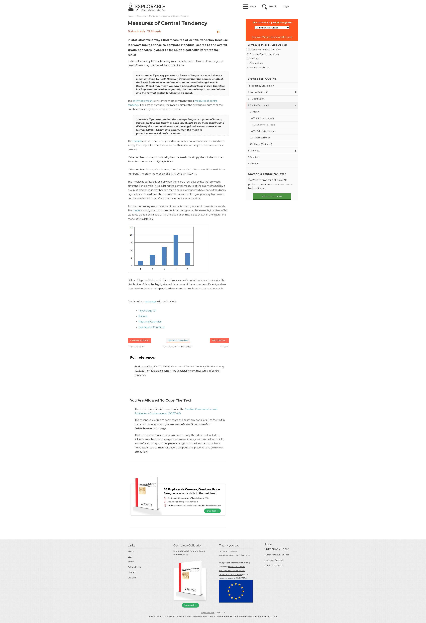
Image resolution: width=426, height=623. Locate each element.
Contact (132, 572)
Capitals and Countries (151, 327)
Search (273, 6)
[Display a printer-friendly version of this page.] (218, 31)
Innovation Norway (228, 551)
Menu (253, 6)
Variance (254, 58)
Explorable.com (207, 613)
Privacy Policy (134, 567)
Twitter (280, 565)
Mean (254, 111)
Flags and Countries (149, 321)
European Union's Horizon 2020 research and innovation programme (232, 570)
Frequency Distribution (261, 86)
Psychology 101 (147, 310)
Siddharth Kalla (136, 31)
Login (286, 6)
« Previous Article (139, 340)
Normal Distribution (260, 67)
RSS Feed (285, 554)
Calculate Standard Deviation (265, 49)
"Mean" (224, 346)
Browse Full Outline (261, 78)
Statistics (153, 16)
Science (143, 316)
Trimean (253, 163)
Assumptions (256, 63)
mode (136, 210)
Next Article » (219, 340)
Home (130, 16)
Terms (131, 561)
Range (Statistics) (261, 144)
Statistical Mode (260, 137)
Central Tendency (258, 105)
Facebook (279, 560)
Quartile (253, 157)
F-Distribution (256, 99)
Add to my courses (272, 196)
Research (141, 16)
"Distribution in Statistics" (177, 346)
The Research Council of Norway (234, 555)
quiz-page (151, 301)
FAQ (130, 556)
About (131, 551)
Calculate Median (263, 131)
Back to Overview (178, 340)
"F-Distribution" (136, 346)
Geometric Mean (263, 124)
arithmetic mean (142, 100)
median (137, 141)
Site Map (132, 577)
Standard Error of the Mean (264, 54)
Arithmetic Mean (262, 118)
